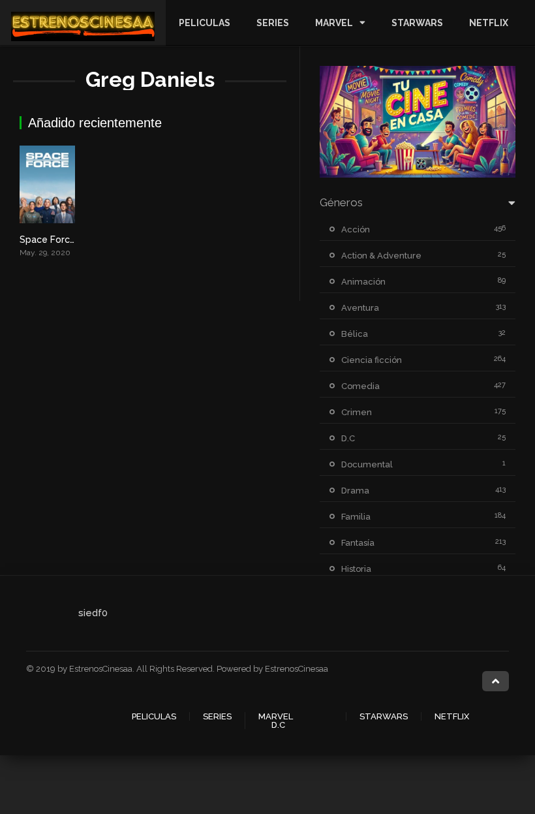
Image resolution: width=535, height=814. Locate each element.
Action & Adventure (381, 255)
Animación (363, 282)
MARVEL (334, 23)
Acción (355, 229)
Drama (355, 490)
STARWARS (417, 23)
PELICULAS (204, 23)
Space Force (48, 239)
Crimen (356, 412)
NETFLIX (488, 23)
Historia (356, 569)
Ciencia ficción (371, 360)
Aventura (360, 308)
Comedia (360, 386)
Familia (356, 517)
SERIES (272, 23)
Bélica (354, 334)
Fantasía (357, 543)
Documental (367, 464)
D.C (348, 438)
